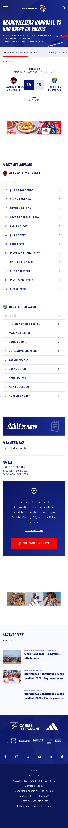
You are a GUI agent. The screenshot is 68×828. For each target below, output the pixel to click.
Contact (34, 770)
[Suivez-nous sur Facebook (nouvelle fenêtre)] (5, 756)
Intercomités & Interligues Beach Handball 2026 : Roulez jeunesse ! (44, 698)
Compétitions (18, 35)
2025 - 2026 (30, 35)
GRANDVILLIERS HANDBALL (14, 88)
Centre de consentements (34, 801)
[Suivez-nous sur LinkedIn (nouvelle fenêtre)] (51, 756)
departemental (45, 35)
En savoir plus (34, 530)
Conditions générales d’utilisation (34, 791)
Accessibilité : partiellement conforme (34, 780)
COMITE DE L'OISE (9, 39)
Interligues (38, 670)
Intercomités (38, 690)
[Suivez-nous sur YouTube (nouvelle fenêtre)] (39, 756)
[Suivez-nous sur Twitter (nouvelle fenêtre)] (28, 756)
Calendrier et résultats (15, 52)
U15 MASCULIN (24, 39)
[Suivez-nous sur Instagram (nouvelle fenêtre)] (16, 756)
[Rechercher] (63, 8)
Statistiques (53, 52)
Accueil (6, 35)
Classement (37, 52)
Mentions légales (34, 785)
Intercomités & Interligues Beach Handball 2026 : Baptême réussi (44, 676)
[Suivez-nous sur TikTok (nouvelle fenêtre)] (62, 756)
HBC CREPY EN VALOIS (54, 88)
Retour (10, 61)
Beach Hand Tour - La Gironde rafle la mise (42, 656)
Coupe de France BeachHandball (45, 650)
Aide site (34, 775)
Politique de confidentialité (34, 796)
